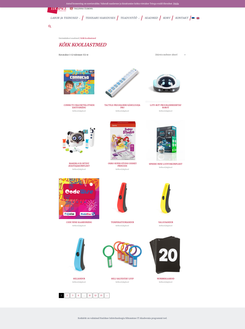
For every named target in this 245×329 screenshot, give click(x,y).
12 (95, 295)
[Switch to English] (197, 17)
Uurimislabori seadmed (69, 38)
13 (101, 295)
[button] (50, 26)
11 (90, 295)
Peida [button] (176, 3)
